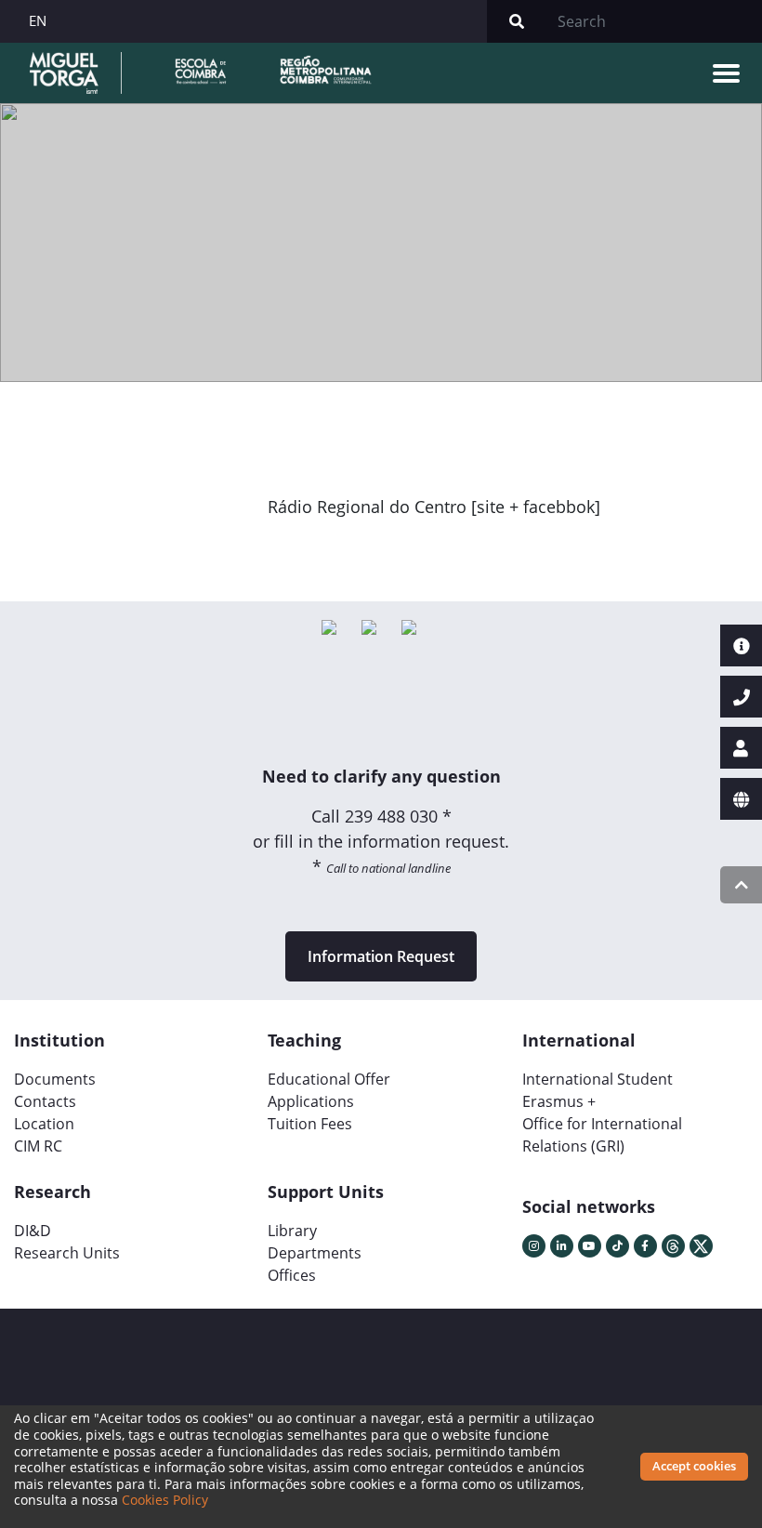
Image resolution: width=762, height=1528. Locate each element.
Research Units (67, 1253)
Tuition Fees (310, 1123)
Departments (314, 1253)
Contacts (45, 1101)
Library (292, 1230)
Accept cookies (694, 1465)
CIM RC (38, 1146)
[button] (303, 549)
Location (44, 1123)
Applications (311, 1101)
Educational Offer (329, 1079)
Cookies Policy (165, 1499)
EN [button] (37, 20)
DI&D (32, 1230)
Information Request (381, 956)
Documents (55, 1079)
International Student (597, 1079)
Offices (292, 1275)
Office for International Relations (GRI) (602, 1134)
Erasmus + (559, 1101)
